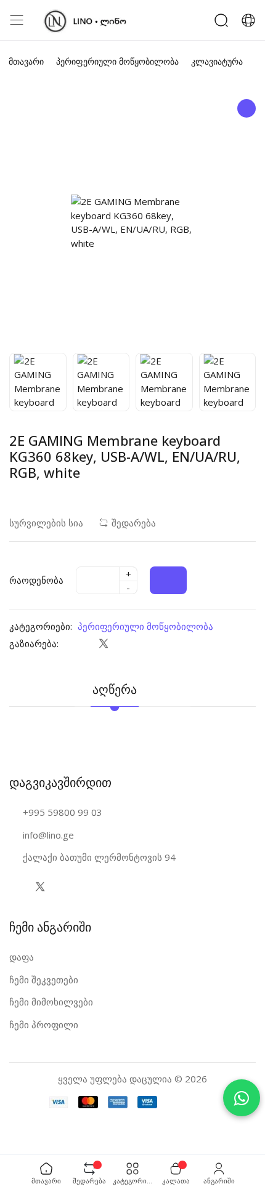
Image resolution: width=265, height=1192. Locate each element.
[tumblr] (152, 643)
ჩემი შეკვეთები (43, 979)
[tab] (172, 681)
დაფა (21, 957)
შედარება (134, 523)
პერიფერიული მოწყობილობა (117, 61)
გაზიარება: (34, 643)
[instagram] (64, 886)
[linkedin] (128, 643)
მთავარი (26, 61)
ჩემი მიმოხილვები (51, 1002)
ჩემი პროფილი (43, 1024)
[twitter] (103, 643)
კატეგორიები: (40, 626)
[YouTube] (89, 886)
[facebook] (78, 643)
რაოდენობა (36, 580)
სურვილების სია (46, 523)
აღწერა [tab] (114, 689)
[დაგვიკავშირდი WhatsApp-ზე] (241, 1097)
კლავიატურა (217, 61)
